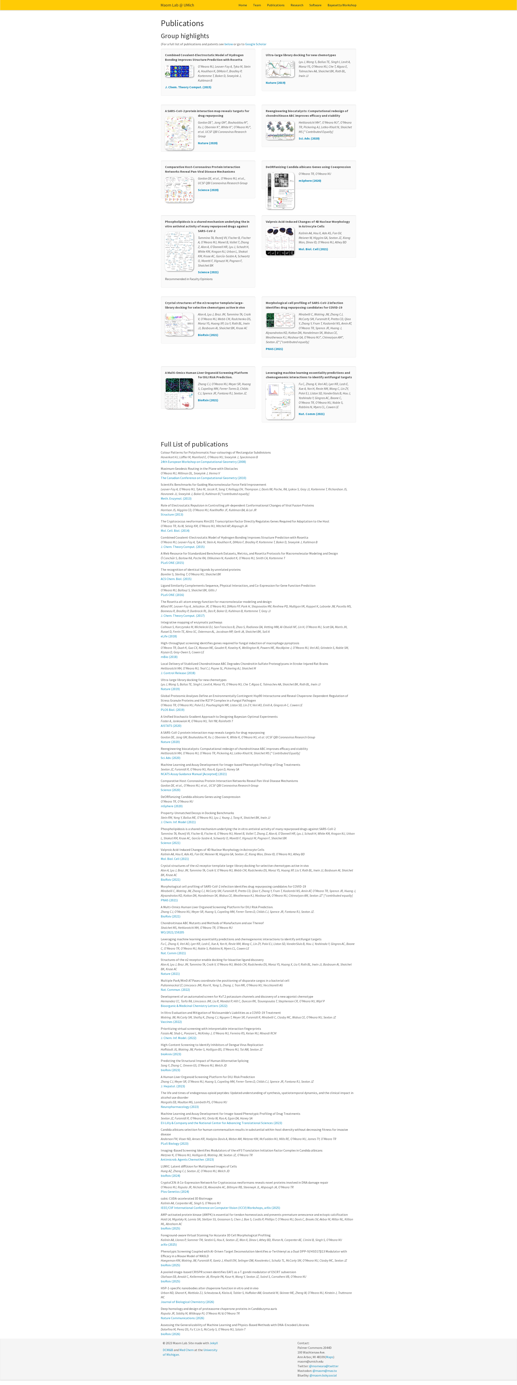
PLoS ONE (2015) (172, 563)
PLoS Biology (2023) (174, 1143)
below (228, 44)
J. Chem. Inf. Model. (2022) (178, 1038)
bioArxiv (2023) (171, 1054)
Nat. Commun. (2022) (175, 990)
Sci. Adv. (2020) (309, 138)
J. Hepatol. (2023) (173, 1086)
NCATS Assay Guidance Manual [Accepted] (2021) (194, 774)
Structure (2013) (172, 514)
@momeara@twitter (323, 1366)
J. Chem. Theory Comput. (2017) (183, 616)
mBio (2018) (169, 657)
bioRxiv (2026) (170, 1334)
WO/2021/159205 (172, 932)
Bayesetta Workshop (342, 5)
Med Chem (186, 1350)
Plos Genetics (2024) (175, 1192)
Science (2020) (208, 190)
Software (315, 5)
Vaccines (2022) (171, 1022)
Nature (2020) (208, 143)
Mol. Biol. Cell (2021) (313, 249)
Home (243, 5)
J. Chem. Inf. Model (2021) (178, 822)
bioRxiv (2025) (170, 1228)
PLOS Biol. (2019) (172, 710)
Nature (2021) (170, 974)
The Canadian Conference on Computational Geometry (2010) (203, 478)
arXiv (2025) (169, 1244)
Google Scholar (255, 44)
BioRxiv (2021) (208, 335)
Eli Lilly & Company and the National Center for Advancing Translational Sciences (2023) (221, 1123)
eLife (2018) (169, 636)
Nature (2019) (276, 83)
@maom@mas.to (325, 1371)
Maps (329, 1357)
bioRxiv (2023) (170, 1070)
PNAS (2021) (274, 349)
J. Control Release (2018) (178, 673)
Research (297, 5)
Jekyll (214, 1343)
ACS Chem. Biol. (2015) (176, 579)
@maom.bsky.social (323, 1375)
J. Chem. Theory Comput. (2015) (188, 87)
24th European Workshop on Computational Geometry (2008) (203, 462)
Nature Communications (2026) (182, 1318)
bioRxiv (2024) (170, 1176)
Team (257, 5)
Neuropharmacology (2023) (180, 1107)
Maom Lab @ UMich (177, 4)
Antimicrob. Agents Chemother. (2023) (187, 1159)
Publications (276, 5)
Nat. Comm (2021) (312, 414)
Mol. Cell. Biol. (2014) (175, 531)
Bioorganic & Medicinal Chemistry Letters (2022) (194, 1006)
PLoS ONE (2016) (172, 595)
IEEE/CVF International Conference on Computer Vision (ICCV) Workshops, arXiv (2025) (220, 1208)
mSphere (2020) (310, 181)
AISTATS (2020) (171, 726)
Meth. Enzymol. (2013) (176, 498)
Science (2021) (208, 272)
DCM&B (168, 1350)
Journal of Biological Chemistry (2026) (187, 1302)
